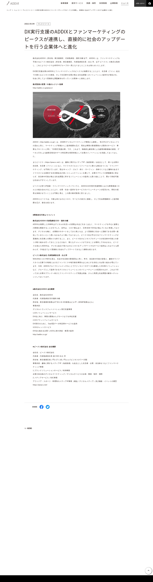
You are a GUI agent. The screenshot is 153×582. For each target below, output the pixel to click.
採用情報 (103, 3)
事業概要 (64, 3)
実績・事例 (91, 3)
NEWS (29, 428)
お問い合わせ (140, 3)
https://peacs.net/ (52, 162)
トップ (9, 10)
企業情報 (114, 3)
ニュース (125, 3)
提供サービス (77, 3)
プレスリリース (28, 10)
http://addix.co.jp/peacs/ (43, 88)
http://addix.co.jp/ (47, 142)
